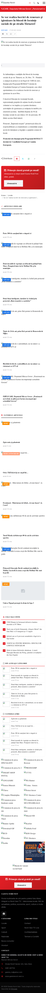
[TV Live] (30, 3)
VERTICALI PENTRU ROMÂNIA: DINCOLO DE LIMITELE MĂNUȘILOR (24, 644)
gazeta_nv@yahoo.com (13, 972)
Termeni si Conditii (31, 936)
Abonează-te (12, 183)
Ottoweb (14, 989)
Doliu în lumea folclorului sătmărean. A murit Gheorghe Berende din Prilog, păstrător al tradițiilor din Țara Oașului (24, 652)
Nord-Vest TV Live (31, 928)
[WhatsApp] (11, 34)
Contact (27, 923)
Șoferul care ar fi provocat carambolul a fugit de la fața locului (24, 637)
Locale (4, 30)
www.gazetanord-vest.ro (14, 976)
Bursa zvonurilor (7, 941)
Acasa (3, 195)
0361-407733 (10, 968)
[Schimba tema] (38, 3)
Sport (3, 928)
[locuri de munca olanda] (34, 852)
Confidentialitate (30, 932)
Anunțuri (4, 945)
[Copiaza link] (15, 34)
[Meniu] (43, 3)
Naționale (5, 936)
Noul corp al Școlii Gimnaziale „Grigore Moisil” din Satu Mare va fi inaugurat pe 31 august (24, 630)
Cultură (4, 932)
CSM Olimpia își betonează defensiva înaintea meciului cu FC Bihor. (22, 623)
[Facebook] (2, 34)
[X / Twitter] (6, 34)
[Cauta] (34, 3)
